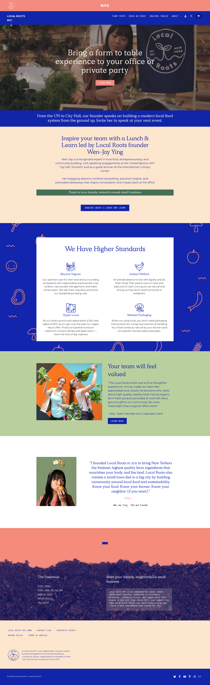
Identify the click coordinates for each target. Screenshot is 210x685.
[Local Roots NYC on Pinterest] (190, 676)
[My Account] (186, 17)
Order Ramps (44, 586)
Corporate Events (66, 630)
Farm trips (119, 16)
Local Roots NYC (16, 18)
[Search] (191, 17)
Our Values (43, 602)
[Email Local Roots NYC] (199, 676)
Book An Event (137, 16)
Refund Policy (45, 598)
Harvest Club (44, 630)
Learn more (105, 82)
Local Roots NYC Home (20, 630)
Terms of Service (37, 635)
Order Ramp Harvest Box (50, 590)
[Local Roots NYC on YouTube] (185, 676)
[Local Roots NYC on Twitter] (175, 676)
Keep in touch (45, 594)
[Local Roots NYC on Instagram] (194, 676)
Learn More (117, 421)
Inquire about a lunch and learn (105, 207)
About (176, 16)
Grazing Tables (159, 16)
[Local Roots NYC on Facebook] (180, 676)
